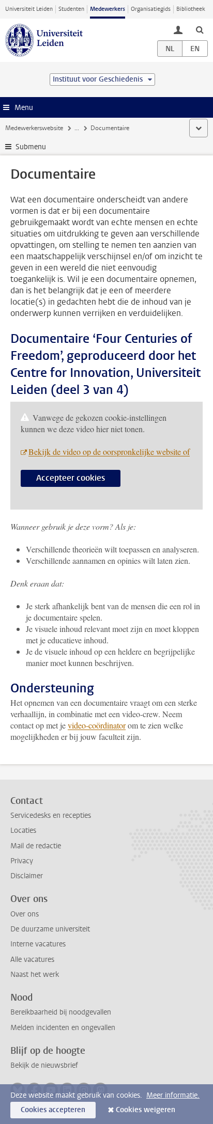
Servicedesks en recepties (50, 815)
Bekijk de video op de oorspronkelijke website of (109, 451)
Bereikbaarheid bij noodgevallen (60, 1012)
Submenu (31, 147)
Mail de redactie (35, 846)
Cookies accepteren (53, 1110)
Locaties (23, 830)
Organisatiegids (151, 9)
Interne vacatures (38, 944)
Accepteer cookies (70, 477)
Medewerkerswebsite (34, 128)
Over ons (24, 914)
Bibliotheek (190, 9)
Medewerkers (107, 9)
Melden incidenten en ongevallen (62, 1028)
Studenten (71, 9)
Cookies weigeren (145, 1110)
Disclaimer (26, 876)
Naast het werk (34, 974)
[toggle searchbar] (199, 29)
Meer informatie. (173, 1095)
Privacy (21, 861)
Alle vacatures (32, 959)
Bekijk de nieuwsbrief (44, 1065)
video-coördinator (97, 725)
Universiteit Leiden (29, 9)
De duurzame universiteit (50, 929)
